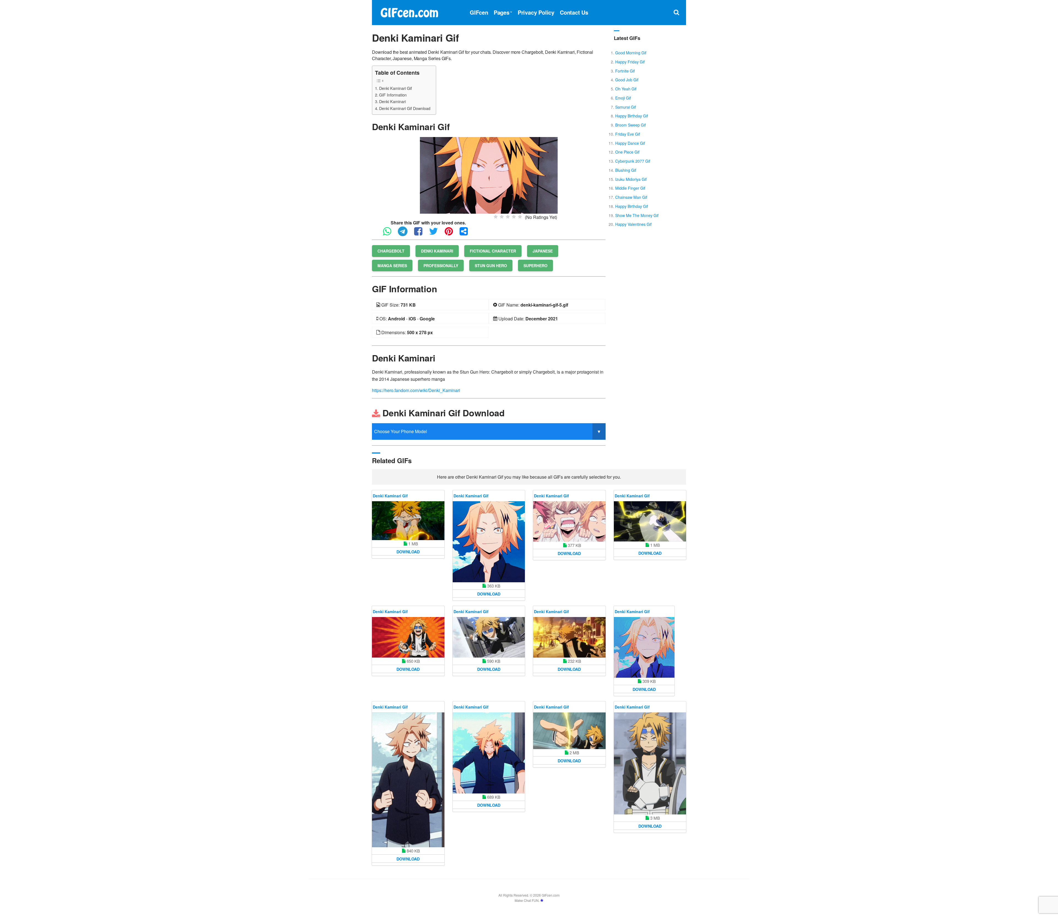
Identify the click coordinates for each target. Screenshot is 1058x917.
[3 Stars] (508, 216)
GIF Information (393, 95)
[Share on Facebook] (421, 233)
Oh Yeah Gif (625, 89)
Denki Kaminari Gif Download (404, 108)
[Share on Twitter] (436, 233)
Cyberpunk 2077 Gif (632, 161)
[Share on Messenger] (466, 233)
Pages (501, 12)
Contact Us (574, 12)
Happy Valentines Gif (633, 224)
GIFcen (479, 12)
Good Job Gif (626, 79)
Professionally (440, 265)
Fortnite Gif (625, 71)
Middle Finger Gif (630, 188)
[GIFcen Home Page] (409, 12)
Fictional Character (493, 251)
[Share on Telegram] (405, 233)
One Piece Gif (627, 152)
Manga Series (392, 265)
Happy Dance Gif (630, 143)
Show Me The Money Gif (636, 215)
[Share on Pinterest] (451, 233)
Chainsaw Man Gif (631, 197)
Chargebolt (390, 251)
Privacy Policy (536, 12)
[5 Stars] (520, 216)
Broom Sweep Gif (630, 125)
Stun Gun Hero (491, 265)
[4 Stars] (514, 216)
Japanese (543, 251)
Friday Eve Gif (627, 134)
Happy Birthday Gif (631, 116)
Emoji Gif (623, 98)
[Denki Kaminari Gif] (489, 174)
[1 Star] (495, 216)
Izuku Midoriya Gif (631, 179)
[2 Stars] (501, 216)
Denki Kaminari (392, 101)
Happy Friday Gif (630, 62)
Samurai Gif (625, 107)
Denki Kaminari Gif (395, 88)
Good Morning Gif (630, 52)
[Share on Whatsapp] (390, 233)
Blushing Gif (625, 170)
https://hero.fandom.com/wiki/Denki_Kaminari (416, 390)
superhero (535, 265)
